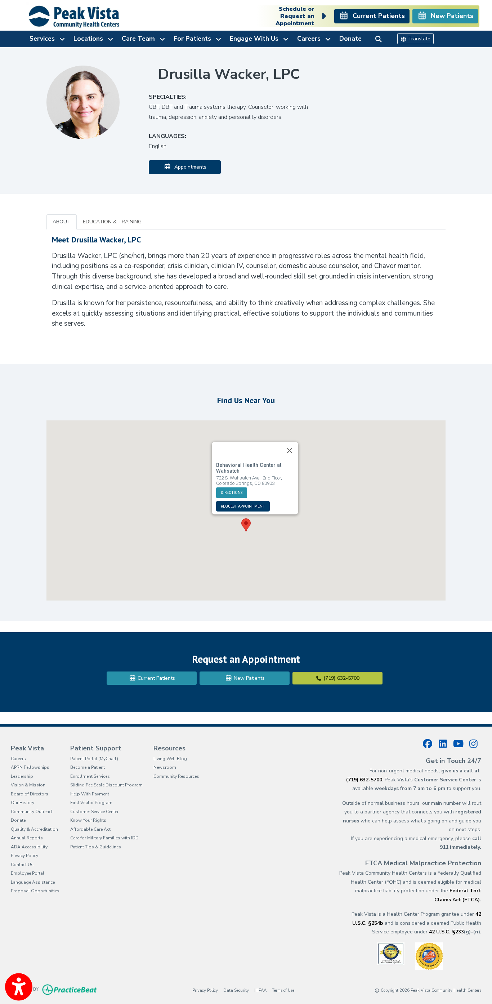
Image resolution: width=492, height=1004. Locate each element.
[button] (246, 525)
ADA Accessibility (29, 847)
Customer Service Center (94, 812)
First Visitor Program (91, 803)
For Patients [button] (194, 38)
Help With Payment (89, 794)
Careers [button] (310, 38)
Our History (22, 803)
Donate (350, 38)
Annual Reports (27, 838)
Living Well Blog (170, 759)
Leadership (22, 776)
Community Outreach (32, 812)
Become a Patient (87, 767)
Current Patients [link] (377, 16)
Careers (18, 759)
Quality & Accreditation (34, 829)
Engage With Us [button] (256, 38)
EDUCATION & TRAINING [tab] (112, 221)
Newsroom (164, 767)
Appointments (188, 167)
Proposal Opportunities (35, 891)
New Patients (248, 678)
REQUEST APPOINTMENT (243, 506)
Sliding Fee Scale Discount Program (106, 785)
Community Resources (176, 776)
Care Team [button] (140, 38)
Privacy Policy (24, 855)
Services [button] (44, 38)
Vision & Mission (28, 785)
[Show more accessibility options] (19, 987)
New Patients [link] (450, 16)
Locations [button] (90, 38)
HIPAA (260, 990)
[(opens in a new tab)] (390, 953)
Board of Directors (29, 794)
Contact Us (22, 864)
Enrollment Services (90, 776)
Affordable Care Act (90, 829)
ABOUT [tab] (62, 221)
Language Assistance (33, 882)
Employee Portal (27, 873)
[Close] (289, 450)
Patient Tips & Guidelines (95, 847)
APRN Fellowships (30, 767)
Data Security (236, 990)
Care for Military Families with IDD (104, 838)
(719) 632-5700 (340, 678)
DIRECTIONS (231, 492)
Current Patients (155, 678)
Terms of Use (283, 990)
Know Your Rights (88, 820)
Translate (418, 38)
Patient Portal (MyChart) (94, 759)
